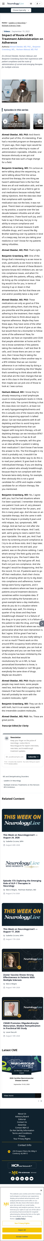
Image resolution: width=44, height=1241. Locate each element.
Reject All (22, 1230)
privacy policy (13, 764)
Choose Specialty (19, 10)
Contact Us (22, 1122)
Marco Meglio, (11, 890)
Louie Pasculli (11, 1032)
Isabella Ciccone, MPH (14, 841)
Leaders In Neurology (12, 781)
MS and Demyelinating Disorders (16, 776)
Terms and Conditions (22, 1133)
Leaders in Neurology (17, 23)
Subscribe (32, 757)
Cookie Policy (20, 1219)
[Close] (41, 1190)
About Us (22, 1113)
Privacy (22, 1136)
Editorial (22, 1119)
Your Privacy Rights (22, 1138)
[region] (22, 1214)
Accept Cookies (22, 1237)
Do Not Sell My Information (22, 1130)
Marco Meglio (11, 984)
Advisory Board (22, 1116)
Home (4, 23)
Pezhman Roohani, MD (27, 890)
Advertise (22, 1125)
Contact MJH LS (22, 1127)
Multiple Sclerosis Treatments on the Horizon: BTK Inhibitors (22, 786)
